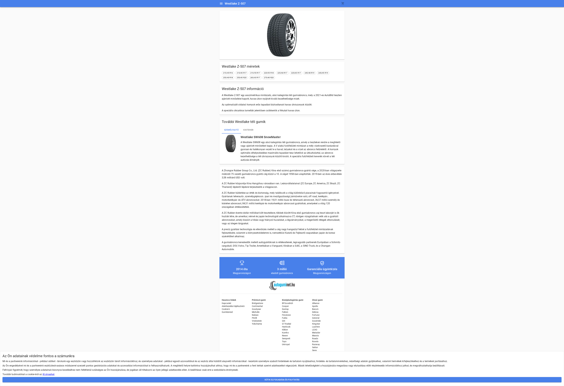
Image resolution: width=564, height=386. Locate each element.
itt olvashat (48, 374)
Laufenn (316, 327)
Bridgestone (257, 303)
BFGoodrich (287, 303)
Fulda (284, 318)
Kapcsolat (226, 303)
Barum (315, 309)
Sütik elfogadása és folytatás (282, 380)
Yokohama (257, 324)
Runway (316, 344)
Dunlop (285, 309)
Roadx (315, 338)
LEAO (314, 330)
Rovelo (315, 341)
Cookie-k (226, 309)
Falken (285, 312)
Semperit (286, 338)
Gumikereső (227, 312)
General (315, 318)
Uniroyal (286, 344)
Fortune (315, 315)
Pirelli (254, 318)
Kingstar (316, 324)
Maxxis (315, 335)
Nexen (285, 335)
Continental (257, 306)
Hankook (286, 327)
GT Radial (286, 324)
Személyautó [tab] (231, 130)
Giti (283, 321)
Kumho (285, 332)
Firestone (286, 315)
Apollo (315, 306)
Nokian (255, 315)
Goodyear (256, 309)
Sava (314, 350)
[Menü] (221, 3)
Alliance (315, 303)
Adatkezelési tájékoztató (233, 306)
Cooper (285, 306)
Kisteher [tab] (248, 130)
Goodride (316, 321)
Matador (316, 332)
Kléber (285, 330)
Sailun (315, 347)
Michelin (256, 312)
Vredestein (257, 321)
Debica (315, 312)
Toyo (284, 341)
